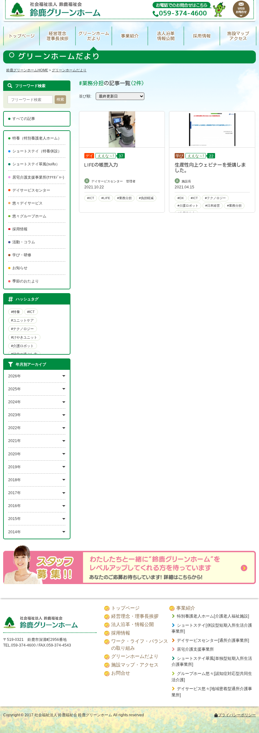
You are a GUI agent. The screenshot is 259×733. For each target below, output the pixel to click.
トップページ (21, 36)
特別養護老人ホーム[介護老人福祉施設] (213, 616)
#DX (181, 198)
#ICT (31, 312)
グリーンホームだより (93, 36)
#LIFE (105, 198)
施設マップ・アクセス (135, 664)
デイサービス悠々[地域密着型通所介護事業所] (212, 691)
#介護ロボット (22, 346)
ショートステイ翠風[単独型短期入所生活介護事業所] (212, 661)
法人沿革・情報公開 (132, 624)
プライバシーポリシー (237, 715)
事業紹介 (130, 36)
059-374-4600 (23, 645)
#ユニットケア (22, 320)
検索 (60, 99)
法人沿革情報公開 (166, 36)
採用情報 (202, 36)
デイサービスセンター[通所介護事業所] (213, 640)
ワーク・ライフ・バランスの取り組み (139, 645)
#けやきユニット (24, 337)
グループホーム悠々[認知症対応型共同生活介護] (212, 676)
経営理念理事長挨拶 (57, 36)
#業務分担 (124, 198)
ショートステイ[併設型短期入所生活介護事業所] (212, 628)
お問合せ (120, 673)
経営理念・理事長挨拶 (135, 616)
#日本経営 (212, 205)
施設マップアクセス (238, 36)
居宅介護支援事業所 (195, 649)
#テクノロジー (22, 329)
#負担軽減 (146, 198)
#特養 (15, 312)
